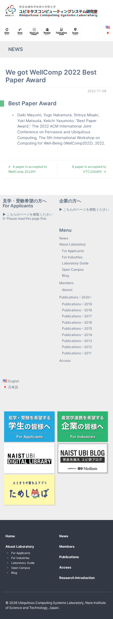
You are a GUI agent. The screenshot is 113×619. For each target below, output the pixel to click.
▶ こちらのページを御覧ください (84, 209)
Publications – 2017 (77, 316)
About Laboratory (72, 244)
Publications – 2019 (77, 304)
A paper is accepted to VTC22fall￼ (89, 169)
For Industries (72, 257)
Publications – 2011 (77, 353)
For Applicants (73, 251)
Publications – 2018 (77, 310)
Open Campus (73, 269)
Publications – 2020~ (75, 297)
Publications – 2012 (77, 347)
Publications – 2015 (77, 328)
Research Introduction (77, 578)
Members (66, 283)
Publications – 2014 (77, 335)
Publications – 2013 (77, 341)
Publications (69, 557)
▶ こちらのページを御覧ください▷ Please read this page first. (28, 216)
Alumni (67, 290)
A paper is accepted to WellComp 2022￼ (27, 169)
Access (64, 360)
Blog (65, 275)
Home (10, 536)
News (63, 238)
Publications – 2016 (77, 322)
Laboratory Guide (75, 263)
